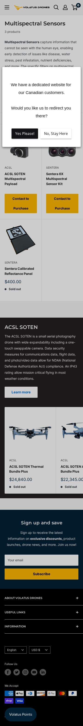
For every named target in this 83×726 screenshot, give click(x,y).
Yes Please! (24, 133)
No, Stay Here (56, 133)
